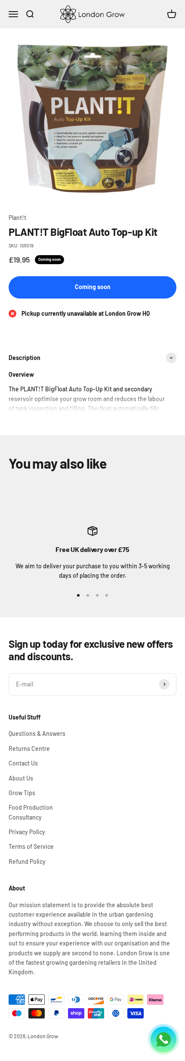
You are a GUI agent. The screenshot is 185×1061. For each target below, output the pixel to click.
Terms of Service (31, 846)
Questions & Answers (37, 733)
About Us (21, 778)
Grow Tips (22, 792)
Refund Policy (27, 861)
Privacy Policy (27, 831)
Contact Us (23, 763)
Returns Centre (29, 748)
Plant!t (17, 217)
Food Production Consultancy (31, 812)
